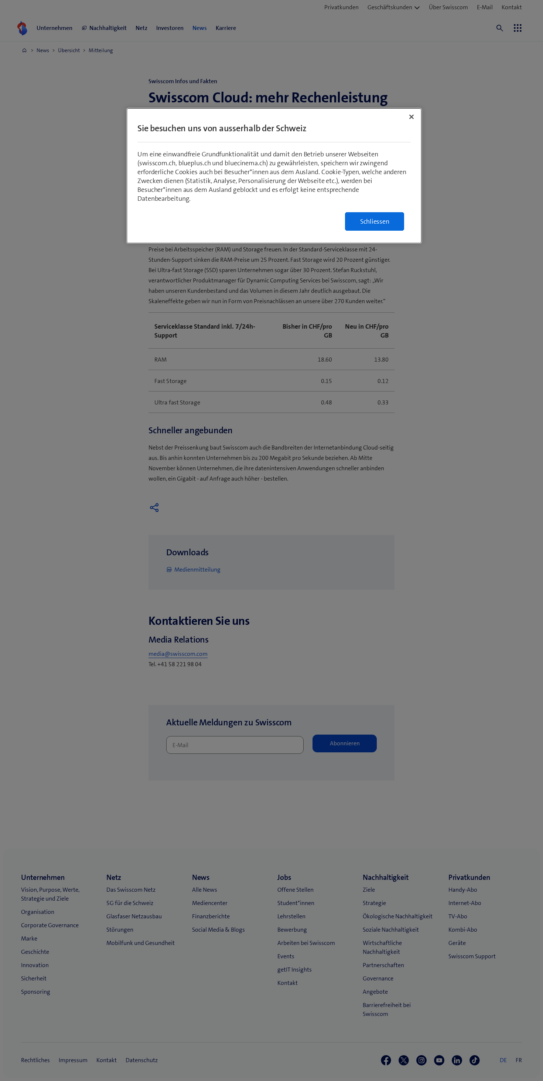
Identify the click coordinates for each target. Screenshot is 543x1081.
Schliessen (374, 221)
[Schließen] (411, 117)
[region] (274, 176)
